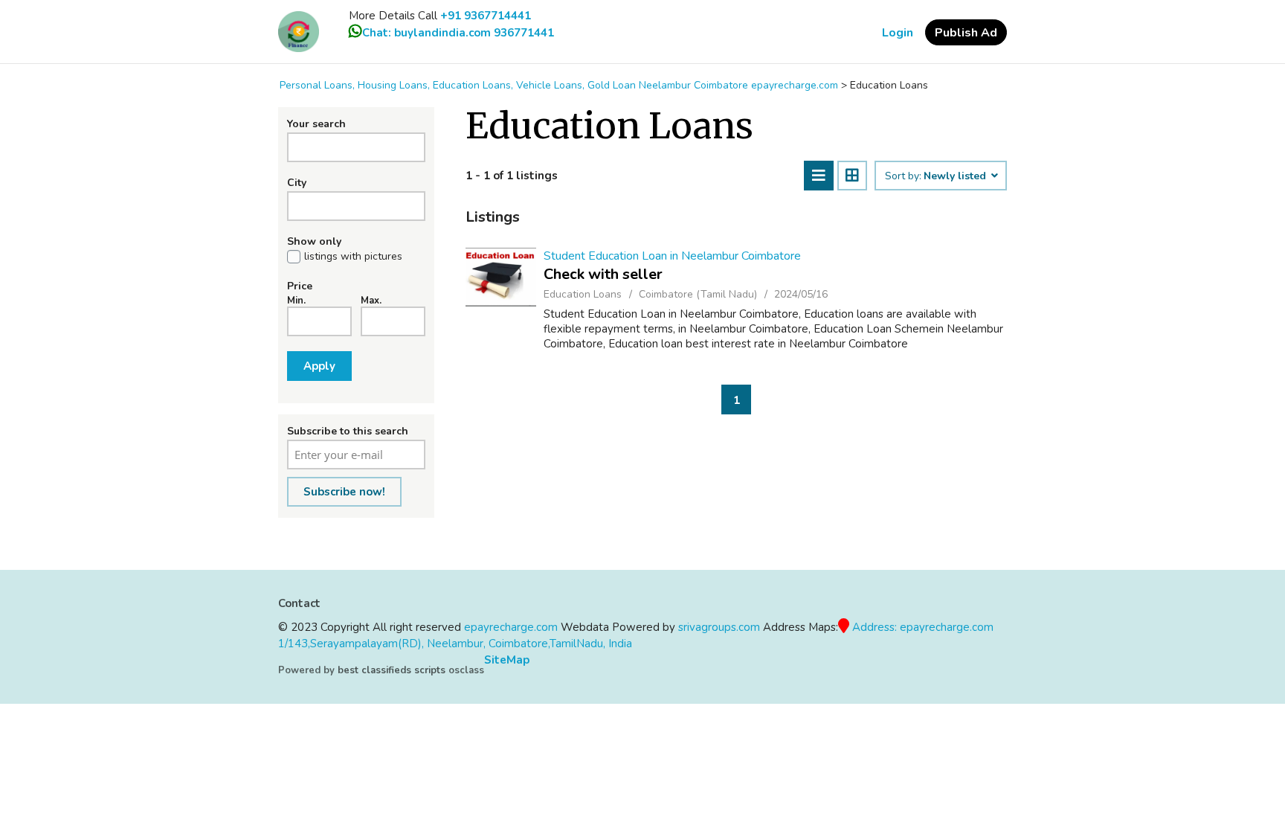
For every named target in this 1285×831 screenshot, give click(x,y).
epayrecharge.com (511, 627)
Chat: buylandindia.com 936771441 (458, 32)
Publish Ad (966, 33)
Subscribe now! (344, 491)
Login (897, 33)
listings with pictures (353, 256)
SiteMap (506, 659)
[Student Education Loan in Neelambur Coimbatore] (501, 277)
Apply (319, 366)
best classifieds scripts (391, 670)
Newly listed (956, 176)
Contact (299, 603)
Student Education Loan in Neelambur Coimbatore (672, 256)
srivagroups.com (719, 627)
